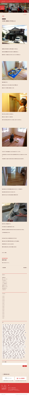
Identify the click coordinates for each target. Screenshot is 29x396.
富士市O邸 (16, 324)
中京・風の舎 (11, 331)
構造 (21, 324)
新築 (17, 353)
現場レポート (4, 286)
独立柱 (3, 344)
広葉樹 (11, 352)
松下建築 (24, 324)
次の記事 (24, 267)
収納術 (6, 351)
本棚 (3, 324)
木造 (24, 353)
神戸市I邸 (7, 340)
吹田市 (25, 332)
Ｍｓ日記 (3, 16)
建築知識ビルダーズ (5, 353)
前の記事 (4, 267)
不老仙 (3, 343)
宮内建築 (19, 351)
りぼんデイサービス (5, 333)
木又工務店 (22, 333)
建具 (21, 352)
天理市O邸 (21, 343)
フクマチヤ (11, 332)
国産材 (11, 351)
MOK (16, 334)
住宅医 (20, 350)
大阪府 (23, 334)
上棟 (10, 350)
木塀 (19, 353)
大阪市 (8, 332)
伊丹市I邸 (9, 344)
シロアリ (18, 343)
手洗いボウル (9, 353)
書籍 (20, 340)
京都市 (14, 332)
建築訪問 (3, 277)
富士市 (13, 324)
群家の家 (18, 330)
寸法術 (23, 351)
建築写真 (24, 352)
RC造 (14, 333)
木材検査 (12, 345)
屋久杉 (18, 331)
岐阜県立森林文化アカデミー (6, 352)
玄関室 (13, 355)
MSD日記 (3, 280)
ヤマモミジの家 (4, 330)
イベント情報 (4, 283)
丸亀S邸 (23, 344)
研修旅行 (23, 332)
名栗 (8, 351)
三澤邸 (6, 341)
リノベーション (22, 345)
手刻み (13, 353)
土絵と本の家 (11, 342)
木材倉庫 (23, 342)
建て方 (19, 352)
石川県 (17, 332)
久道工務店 (8, 342)
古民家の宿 (14, 343)
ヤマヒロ (7, 350)
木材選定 (22, 353)
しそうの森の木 (19, 342)
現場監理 (16, 355)
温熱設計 (4, 355)
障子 (10, 341)
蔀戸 (13, 341)
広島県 (24, 330)
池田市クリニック (4, 345)
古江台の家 (4, 340)
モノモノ (7, 334)
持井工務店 (4, 334)
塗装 (16, 351)
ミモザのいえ (14, 330)
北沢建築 (4, 351)
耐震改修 (11, 340)
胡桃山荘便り (4, 288)
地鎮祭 (14, 351)
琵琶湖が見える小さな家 (22, 341)
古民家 (6, 343)
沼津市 (20, 331)
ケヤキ (24, 343)
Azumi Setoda (17, 341)
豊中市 (18, 334)
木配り (3, 354)
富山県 (20, 332)
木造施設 (9, 333)
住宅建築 (23, 350)
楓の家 (15, 354)
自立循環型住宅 (7, 331)
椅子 (12, 354)
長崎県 (17, 333)
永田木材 (15, 345)
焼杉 (7, 355)
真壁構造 (6, 344)
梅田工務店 (13, 334)
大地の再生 (15, 342)
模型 (17, 354)
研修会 (20, 355)
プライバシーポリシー (4, 394)
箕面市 (21, 334)
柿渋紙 (9, 354)
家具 (21, 351)
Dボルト (13, 340)
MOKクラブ (8, 330)
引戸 (8, 341)
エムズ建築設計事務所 (3, 1)
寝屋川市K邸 (4, 342)
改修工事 (18, 345)
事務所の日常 (16, 350)
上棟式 (6, 332)
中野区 (12, 333)
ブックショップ (17, 340)
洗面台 (23, 354)
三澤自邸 (23, 340)
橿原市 (19, 324)
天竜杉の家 (9, 345)
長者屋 (8, 343)
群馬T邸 (20, 344)
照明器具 (10, 355)
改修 (15, 353)
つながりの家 (13, 344)
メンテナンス (4, 350)
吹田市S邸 (17, 344)
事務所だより (4, 285)
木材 (19, 333)
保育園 (23, 331)
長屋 (10, 324)
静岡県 (3, 332)
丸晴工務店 (13, 350)
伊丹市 (5, 324)
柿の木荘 (4, 331)
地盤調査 (4, 341)
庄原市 (11, 343)
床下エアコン (14, 352)
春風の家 (15, 331)
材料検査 (6, 354)
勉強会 (10, 334)
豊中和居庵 (21, 330)
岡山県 (8, 324)
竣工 (22, 355)
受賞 (11, 330)
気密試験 (20, 354)
